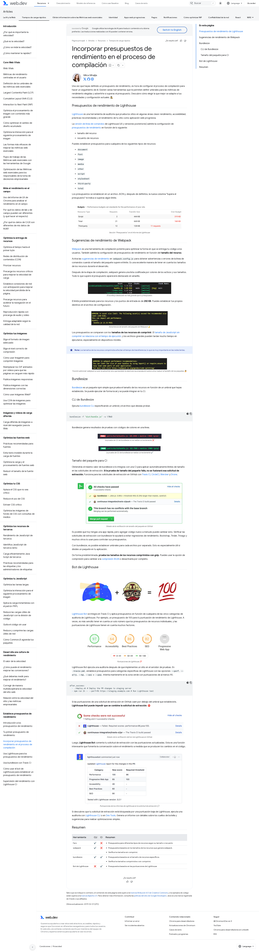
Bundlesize (77, 387)
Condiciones (45, 946)
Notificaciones (170, 17)
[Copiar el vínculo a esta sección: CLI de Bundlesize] (96, 399)
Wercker (164, 474)
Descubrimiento (63, 3)
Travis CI (146, 474)
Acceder (251, 3)
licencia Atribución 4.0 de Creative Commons (149, 893)
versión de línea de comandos (89, 124)
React (238, 17)
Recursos (41, 3)
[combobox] (202, 3)
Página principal (78, 41)
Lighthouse (77, 114)
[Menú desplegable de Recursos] (49, 3)
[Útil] (181, 41)
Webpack (76, 249)
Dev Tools (111, 815)
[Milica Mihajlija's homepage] (92, 80)
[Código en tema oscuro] (187, 413)
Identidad (113, 17)
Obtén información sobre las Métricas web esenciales (77, 17)
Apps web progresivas (134, 17)
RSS (215, 934)
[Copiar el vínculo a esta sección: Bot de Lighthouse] (100, 567)
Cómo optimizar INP (193, 17)
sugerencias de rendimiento (95, 258)
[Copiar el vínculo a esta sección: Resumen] (87, 827)
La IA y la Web (9, 17)
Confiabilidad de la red (218, 17)
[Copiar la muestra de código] (190, 413)
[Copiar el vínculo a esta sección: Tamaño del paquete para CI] (109, 461)
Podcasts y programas (178, 934)
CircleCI (155, 474)
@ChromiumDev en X (223, 921)
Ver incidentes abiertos (134, 925)
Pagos (154, 17)
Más (249, 17)
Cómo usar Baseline (110, 3)
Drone (174, 474)
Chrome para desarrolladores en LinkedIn (231, 930)
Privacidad (57, 946)
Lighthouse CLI (93, 815)
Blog (127, 3)
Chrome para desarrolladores (181, 921)
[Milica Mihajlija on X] (84, 80)
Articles (8, 11)
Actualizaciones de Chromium (182, 925)
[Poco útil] (185, 41)
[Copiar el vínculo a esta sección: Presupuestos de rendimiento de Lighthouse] (138, 105)
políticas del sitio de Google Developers (150, 896)
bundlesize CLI (87, 406)
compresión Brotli (110, 559)
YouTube (217, 925)
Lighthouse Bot (79, 614)
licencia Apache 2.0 (89, 896)
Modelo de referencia (86, 3)
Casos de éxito (141, 3)
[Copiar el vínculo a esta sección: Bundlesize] (90, 379)
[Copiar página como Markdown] (118, 65)
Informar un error (132, 921)
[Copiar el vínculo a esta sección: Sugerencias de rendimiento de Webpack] (133, 240)
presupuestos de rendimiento (86, 127)
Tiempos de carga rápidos (34, 17)
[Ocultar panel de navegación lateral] (32, 947)
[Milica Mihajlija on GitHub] (88, 80)
